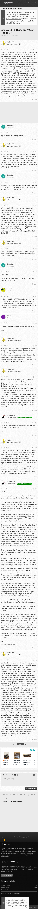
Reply (35, 99)
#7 (36, 271)
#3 (36, 151)
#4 (36, 182)
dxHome (34, 837)
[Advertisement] (19, 113)
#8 (36, 296)
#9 (36, 323)
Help (29, 837)
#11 (36, 377)
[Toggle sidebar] (35, 2)
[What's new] (28, 2)
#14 (36, 489)
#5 (36, 205)
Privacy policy (23, 837)
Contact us (4, 837)
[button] (2, 2)
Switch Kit (5, 36)
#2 (36, 132)
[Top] (2, 839)
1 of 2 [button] (14, 744)
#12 (36, 422)
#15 (36, 660)
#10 (36, 346)
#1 (36, 49)
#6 (36, 248)
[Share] (33, 49)
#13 (36, 447)
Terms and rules (13, 837)
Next (19, 744)
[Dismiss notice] (27, 899)
